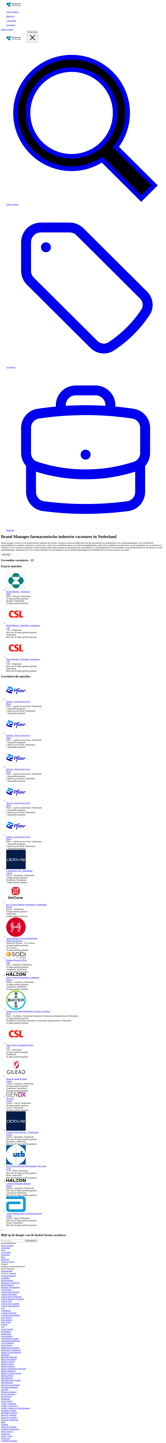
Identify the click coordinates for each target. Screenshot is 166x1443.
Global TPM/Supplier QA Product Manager (24, 1213)
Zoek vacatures (12, 12)
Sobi (8, 962)
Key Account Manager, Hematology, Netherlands (26, 904)
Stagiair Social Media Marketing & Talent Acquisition (28, 1011)
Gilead (9, 1081)
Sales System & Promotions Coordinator (22, 977)
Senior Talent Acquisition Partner (19, 1045)
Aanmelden (31, 1241)
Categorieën (11, 21)
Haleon (9, 980)
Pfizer (8, 704)
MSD (8, 594)
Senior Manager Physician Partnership (21, 938)
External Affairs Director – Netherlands (22, 1132)
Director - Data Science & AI (18, 702)
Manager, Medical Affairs (16, 1079)
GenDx (9, 1101)
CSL (8, 628)
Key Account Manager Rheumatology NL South (26, 1166)
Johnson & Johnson (14, 941)
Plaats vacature (7, 29)
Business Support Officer (16, 960)
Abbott (9, 1216)
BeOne (9, 907)
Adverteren (10, 25)
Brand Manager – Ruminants (18, 592)
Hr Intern (10, 1098)
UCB (8, 1168)
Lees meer (6, 555)
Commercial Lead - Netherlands (19, 871)
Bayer (8, 1014)
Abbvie (9, 873)
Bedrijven (10, 16)
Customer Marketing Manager (18, 1183)
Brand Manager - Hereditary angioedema (23, 625)
